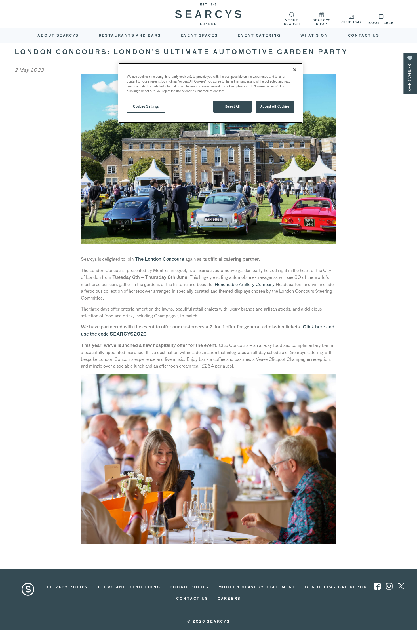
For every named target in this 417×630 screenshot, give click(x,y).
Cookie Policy (189, 587)
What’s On (314, 35)
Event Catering (259, 35)
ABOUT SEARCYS (58, 35)
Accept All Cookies (274, 106)
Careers (229, 598)
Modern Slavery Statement (257, 587)
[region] (210, 93)
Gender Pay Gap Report (337, 587)
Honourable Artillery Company (245, 284)
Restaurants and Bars (130, 35)
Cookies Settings (146, 106)
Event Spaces (199, 35)
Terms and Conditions (129, 587)
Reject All (232, 106)
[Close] (294, 70)
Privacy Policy (67, 587)
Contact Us (364, 35)
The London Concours (159, 259)
